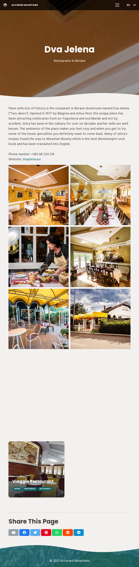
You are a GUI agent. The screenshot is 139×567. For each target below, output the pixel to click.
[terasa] (38, 319)
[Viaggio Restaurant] (36, 469)
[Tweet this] (35, 532)
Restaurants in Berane (69, 60)
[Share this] (24, 532)
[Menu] (117, 5)
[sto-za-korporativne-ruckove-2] (100, 195)
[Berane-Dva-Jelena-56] (38, 257)
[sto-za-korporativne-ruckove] (100, 257)
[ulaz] (100, 319)
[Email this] (13, 532)
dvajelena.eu (32, 159)
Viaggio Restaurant (33, 481)
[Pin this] (46, 532)
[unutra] (38, 195)
